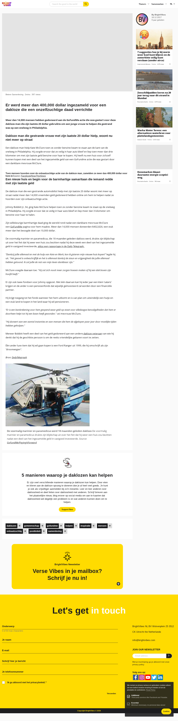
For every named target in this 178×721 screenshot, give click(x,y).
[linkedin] (160, 677)
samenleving (55, 531)
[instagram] (142, 677)
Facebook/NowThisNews (33, 176)
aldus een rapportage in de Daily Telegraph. (61, 246)
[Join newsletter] (169, 656)
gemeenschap (31, 526)
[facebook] (136, 677)
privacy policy (138, 664)
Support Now (67, 509)
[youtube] (148, 677)
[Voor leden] (19, 525)
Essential (135, 703)
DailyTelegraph (19, 357)
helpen (69, 526)
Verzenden (111, 693)
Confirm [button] (166, 711)
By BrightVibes (159, 15)
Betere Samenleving (14, 94)
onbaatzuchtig (14, 531)
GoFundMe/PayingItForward (22, 442)
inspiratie (85, 526)
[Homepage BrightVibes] (6, 5)
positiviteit (35, 531)
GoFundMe (16, 226)
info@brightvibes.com (143, 640)
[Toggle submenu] (148, 4)
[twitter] (154, 677)
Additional (135, 695)
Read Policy (150, 690)
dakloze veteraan (92, 333)
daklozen (11, 526)
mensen (102, 526)
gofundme (52, 526)
